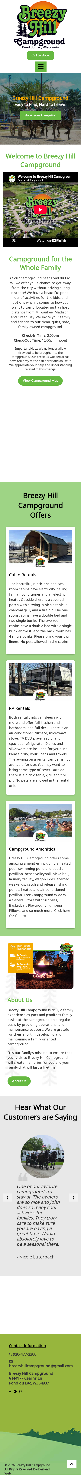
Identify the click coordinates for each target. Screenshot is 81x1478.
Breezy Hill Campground (31, 1373)
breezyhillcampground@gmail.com (41, 1365)
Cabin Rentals (22, 574)
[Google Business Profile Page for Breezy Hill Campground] (15, 1391)
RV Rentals (19, 708)
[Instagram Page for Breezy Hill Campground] (20, 1391)
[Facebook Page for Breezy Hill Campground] (10, 1391)
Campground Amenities (32, 849)
